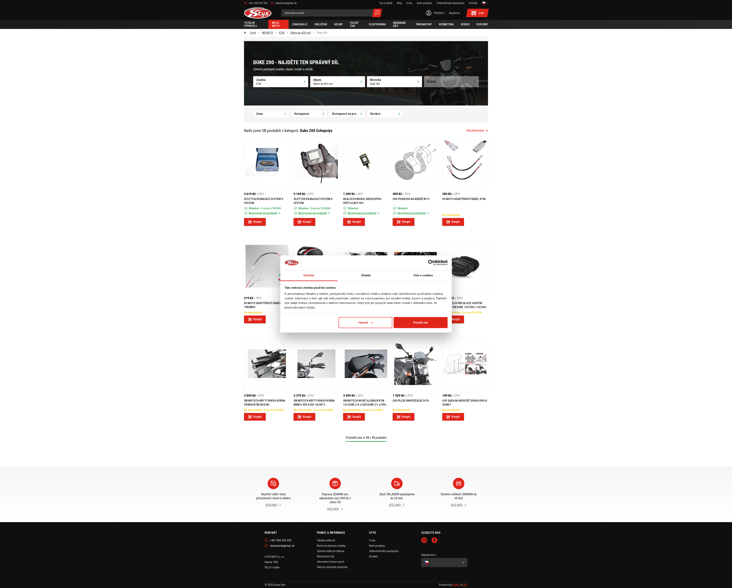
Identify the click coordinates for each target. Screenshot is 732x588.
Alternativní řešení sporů (330, 561)
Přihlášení (439, 12)
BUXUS (456, 584)
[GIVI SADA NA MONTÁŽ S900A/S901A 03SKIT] (465, 365)
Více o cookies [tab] (423, 275)
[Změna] (485, 3)
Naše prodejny (377, 545)
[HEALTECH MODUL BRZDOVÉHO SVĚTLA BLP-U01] (366, 163)
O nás (372, 540)
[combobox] (477, 130)
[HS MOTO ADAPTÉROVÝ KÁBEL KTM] (465, 163)
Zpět (246, 32)
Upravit (363, 322)
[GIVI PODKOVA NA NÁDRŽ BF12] (415, 163)
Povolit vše (420, 322)
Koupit (257, 222)
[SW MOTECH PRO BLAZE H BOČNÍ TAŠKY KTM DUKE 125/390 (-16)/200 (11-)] (465, 268)
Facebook (434, 540)
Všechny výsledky (377, 13)
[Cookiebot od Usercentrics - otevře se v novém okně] (431, 263)
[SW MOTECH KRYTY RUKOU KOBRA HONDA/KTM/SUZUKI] (267, 365)
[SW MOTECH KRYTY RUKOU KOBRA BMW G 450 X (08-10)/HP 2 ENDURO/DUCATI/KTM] (316, 365)
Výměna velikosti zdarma (330, 551)
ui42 (465, 584)
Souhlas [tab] (308, 275)
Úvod (253, 32)
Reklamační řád (325, 556)
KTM (281, 32)
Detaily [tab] (366, 275)
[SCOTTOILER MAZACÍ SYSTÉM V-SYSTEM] (267, 163)
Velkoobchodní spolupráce (384, 551)
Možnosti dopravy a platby (331, 545)
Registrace (454, 12)
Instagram (424, 540)
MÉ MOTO (267, 32)
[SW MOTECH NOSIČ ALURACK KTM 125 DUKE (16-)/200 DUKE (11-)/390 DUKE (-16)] (366, 365)
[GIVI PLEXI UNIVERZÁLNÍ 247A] (415, 365)
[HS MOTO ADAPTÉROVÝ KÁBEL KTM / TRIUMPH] (267, 268)
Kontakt (373, 556)
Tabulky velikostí (326, 540)
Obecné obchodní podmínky (332, 567)
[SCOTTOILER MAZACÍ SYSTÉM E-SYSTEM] (316, 163)
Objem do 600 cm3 (300, 32)
